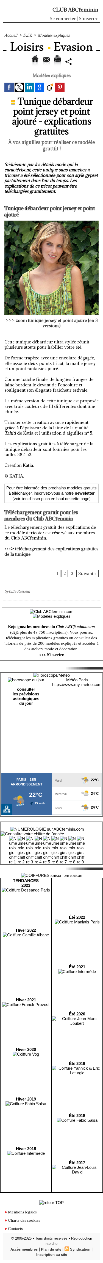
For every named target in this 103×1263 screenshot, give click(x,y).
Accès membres (24, 1249)
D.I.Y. (27, 35)
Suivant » (87, 573)
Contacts (15, 1228)
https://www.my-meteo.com (77, 684)
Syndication (80, 1249)
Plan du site (51, 1249)
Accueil (10, 35)
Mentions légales (22, 1212)
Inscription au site (51, 1255)
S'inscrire (88, 18)
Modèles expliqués (54, 35)
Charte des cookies (23, 1220)
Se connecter (63, 18)
